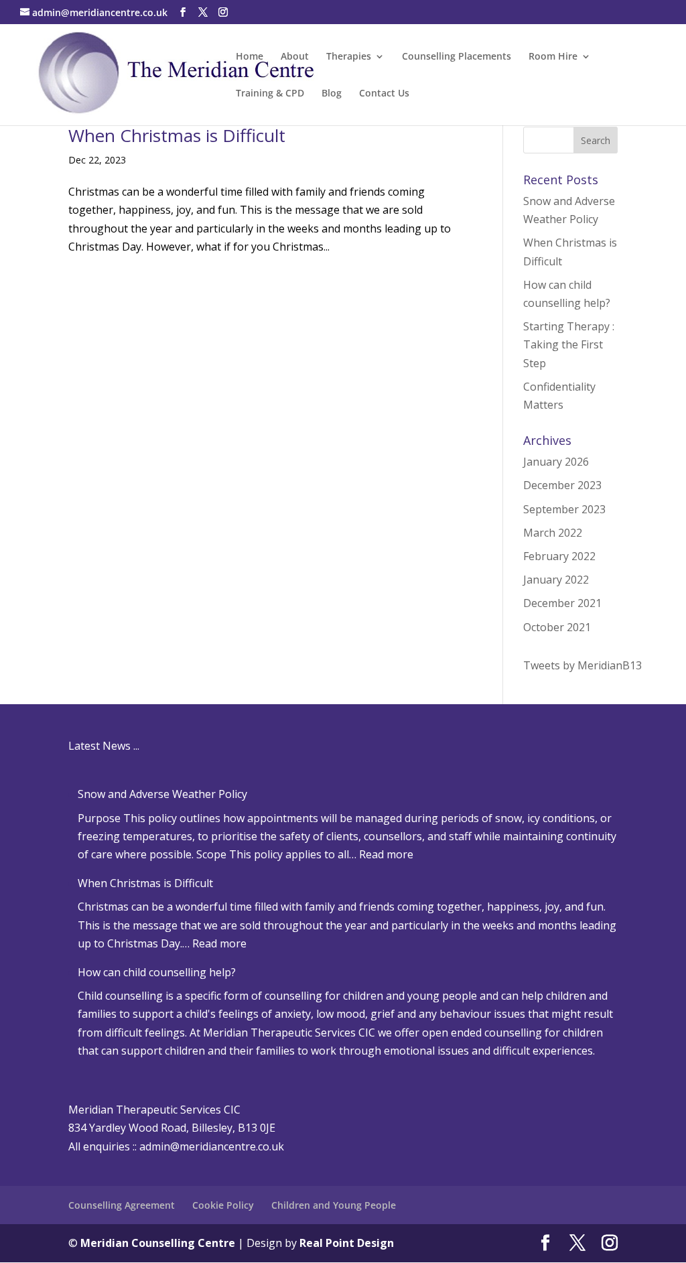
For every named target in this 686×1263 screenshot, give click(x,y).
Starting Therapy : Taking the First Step (568, 344)
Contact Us (384, 93)
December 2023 (562, 485)
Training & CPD (270, 93)
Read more (386, 854)
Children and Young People (333, 1205)
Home (249, 57)
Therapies (348, 57)
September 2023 (564, 509)
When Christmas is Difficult (176, 135)
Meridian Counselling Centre (157, 1243)
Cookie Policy (223, 1205)
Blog (332, 93)
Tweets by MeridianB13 (582, 665)
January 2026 (556, 461)
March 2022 (552, 532)
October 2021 (557, 627)
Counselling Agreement (121, 1205)
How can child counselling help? (157, 972)
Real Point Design (346, 1243)
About (295, 57)
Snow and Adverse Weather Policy (162, 794)
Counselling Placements (456, 57)
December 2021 (562, 603)
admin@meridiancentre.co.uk (211, 1146)
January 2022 (556, 579)
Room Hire (553, 57)
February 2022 (559, 556)
